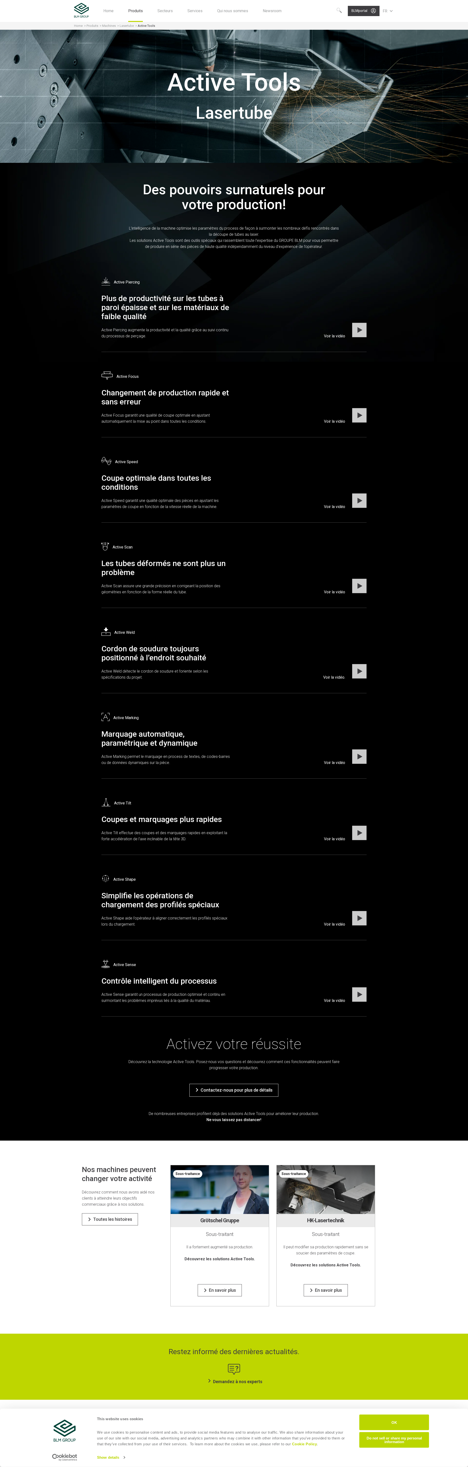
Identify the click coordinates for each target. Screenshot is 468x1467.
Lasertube (127, 26)
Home (78, 26)
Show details (108, 1457)
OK (394, 1422)
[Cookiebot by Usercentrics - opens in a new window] (64, 1457)
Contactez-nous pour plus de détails (237, 1090)
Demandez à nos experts (237, 1381)
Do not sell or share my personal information (394, 1440)
